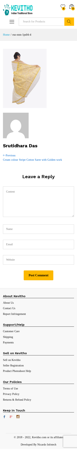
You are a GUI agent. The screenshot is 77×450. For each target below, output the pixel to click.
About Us (8, 302)
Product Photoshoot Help (17, 371)
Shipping (8, 337)
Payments (8, 342)
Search (69, 22)
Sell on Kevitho (12, 360)
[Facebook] (4, 417)
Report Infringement (14, 314)
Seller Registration (13, 365)
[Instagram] (18, 417)
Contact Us (9, 308)
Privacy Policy (11, 394)
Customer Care (11, 331)
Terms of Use (10, 388)
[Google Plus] (11, 417)
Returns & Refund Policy (17, 399)
